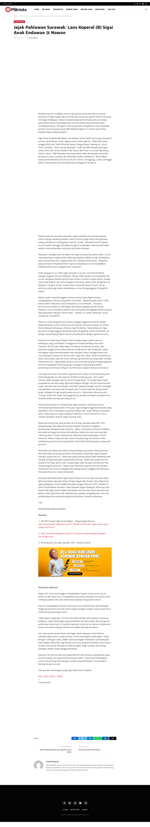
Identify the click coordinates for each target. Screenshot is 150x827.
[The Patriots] (16, 9)
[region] (94, 199)
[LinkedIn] (17, 119)
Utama (36, 9)
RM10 (52, 676)
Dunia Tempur (19, 21)
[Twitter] (17, 114)
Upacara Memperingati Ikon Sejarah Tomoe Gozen (55, 751)
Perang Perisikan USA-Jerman (89, 750)
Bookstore (75, 810)
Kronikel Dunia (72, 9)
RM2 (40, 676)
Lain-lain (111, 9)
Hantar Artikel (7, 4)
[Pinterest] (17, 123)
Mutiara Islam (86, 9)
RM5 (46, 676)
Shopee (84, 810)
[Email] (17, 128)
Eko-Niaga (46, 9)
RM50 (59, 676)
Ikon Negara (100, 9)
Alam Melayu (58, 9)
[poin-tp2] (75, 576)
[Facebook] (17, 110)
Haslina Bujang (33, 38)
